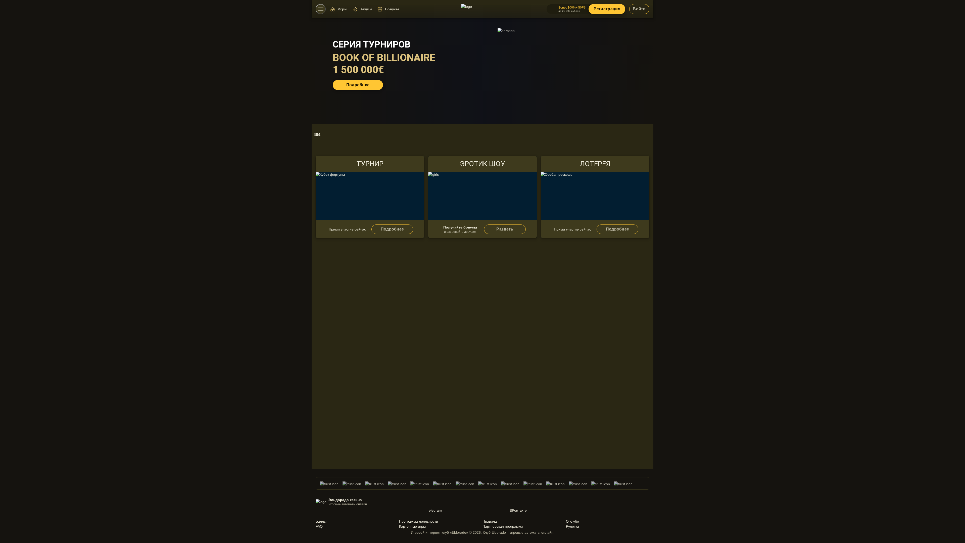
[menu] (321, 9)
